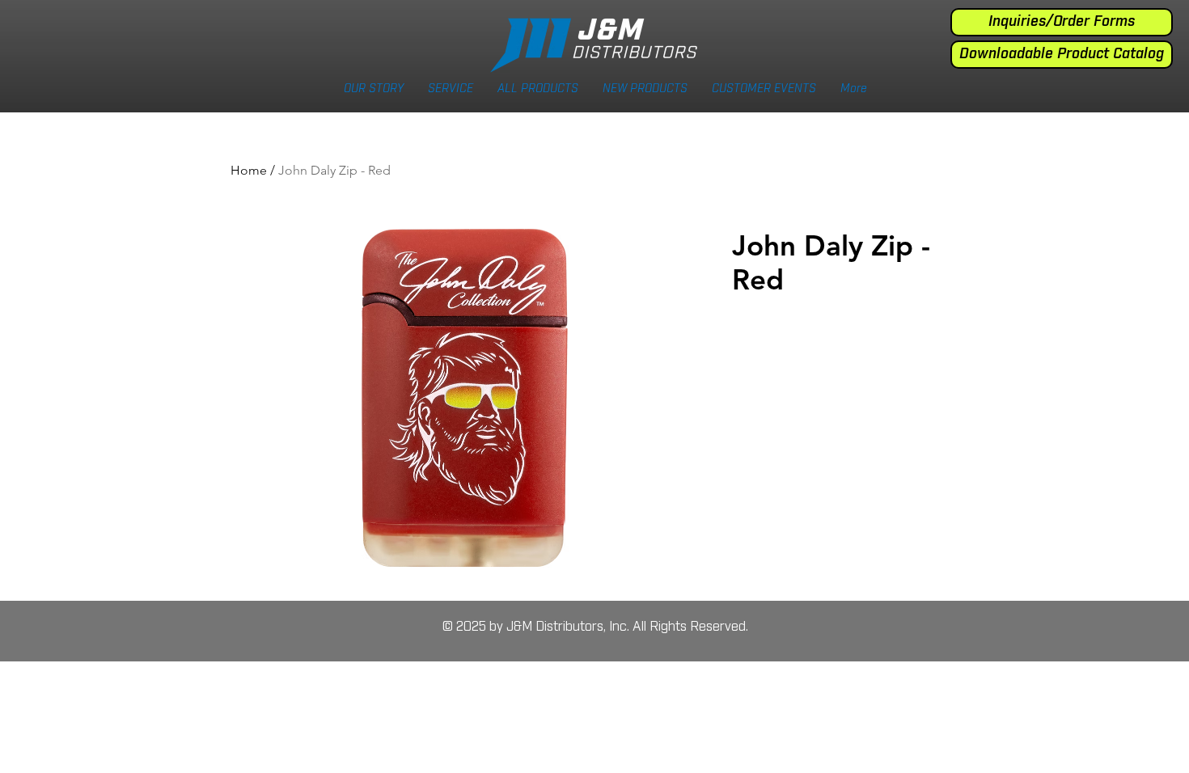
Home (249, 170)
